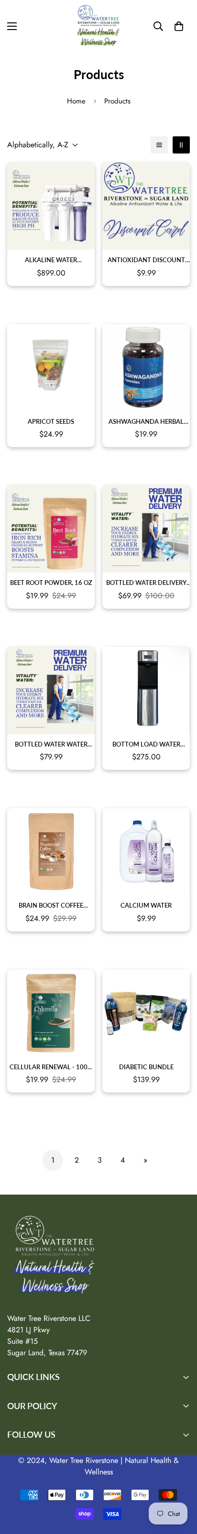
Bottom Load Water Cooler (146, 744)
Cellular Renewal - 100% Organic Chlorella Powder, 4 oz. (51, 1067)
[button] (179, 26)
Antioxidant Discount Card (146, 260)
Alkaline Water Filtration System (51, 260)
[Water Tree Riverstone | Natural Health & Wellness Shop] (98, 26)
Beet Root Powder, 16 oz (51, 582)
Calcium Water (146, 905)
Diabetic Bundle (146, 1067)
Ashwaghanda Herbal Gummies (146, 422)
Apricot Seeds (51, 421)
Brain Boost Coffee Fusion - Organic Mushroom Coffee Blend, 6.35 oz (51, 905)
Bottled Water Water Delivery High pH (51, 744)
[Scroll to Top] (179, 1483)
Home (76, 101)
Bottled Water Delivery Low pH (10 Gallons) (146, 583)
